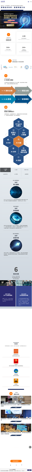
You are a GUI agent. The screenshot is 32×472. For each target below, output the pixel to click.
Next (30, 27)
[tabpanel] (16, 20)
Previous (2, 27)
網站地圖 (15, 456)
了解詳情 (22, 470)
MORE (16, 407)
